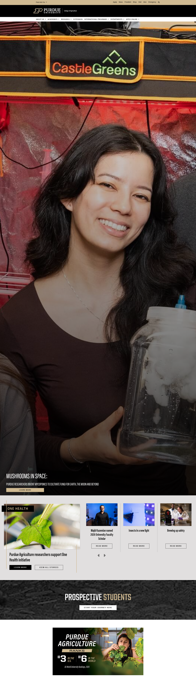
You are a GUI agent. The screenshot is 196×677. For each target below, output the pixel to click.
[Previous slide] (99, 555)
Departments (116, 19)
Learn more (25, 490)
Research (65, 19)
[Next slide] (104, 555)
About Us (40, 19)
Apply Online (132, 19)
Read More (102, 546)
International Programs (95, 19)
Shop (135, 2)
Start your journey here (98, 607)
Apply (115, 2)
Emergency (152, 2)
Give (144, 2)
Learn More (20, 567)
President (128, 2)
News (121, 2)
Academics (53, 19)
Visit (139, 2)
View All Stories (49, 567)
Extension (78, 19)
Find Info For (40, 2)
